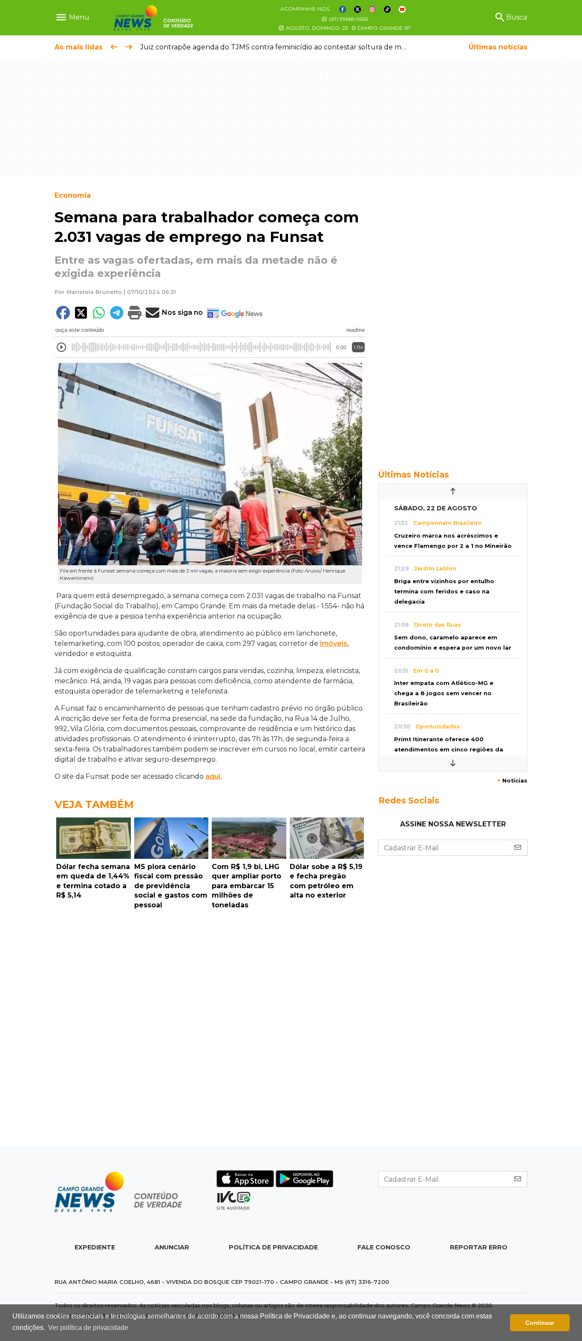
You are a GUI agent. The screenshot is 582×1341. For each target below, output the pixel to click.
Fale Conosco (383, 1247)
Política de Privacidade (273, 1247)
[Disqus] (210, 1030)
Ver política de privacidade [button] (88, 1327)
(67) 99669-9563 (348, 19)
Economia (73, 195)
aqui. (213, 776)
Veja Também (94, 804)
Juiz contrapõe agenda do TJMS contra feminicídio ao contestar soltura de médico (280, 47)
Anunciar (172, 1247)
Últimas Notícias (413, 474)
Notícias (512, 780)
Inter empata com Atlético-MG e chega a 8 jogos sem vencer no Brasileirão (443, 693)
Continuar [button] (539, 1322)
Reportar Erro (478, 1247)
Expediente (95, 1247)
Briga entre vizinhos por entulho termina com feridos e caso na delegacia (444, 591)
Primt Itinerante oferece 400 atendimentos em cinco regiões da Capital (448, 749)
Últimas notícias (498, 47)
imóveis (333, 643)
